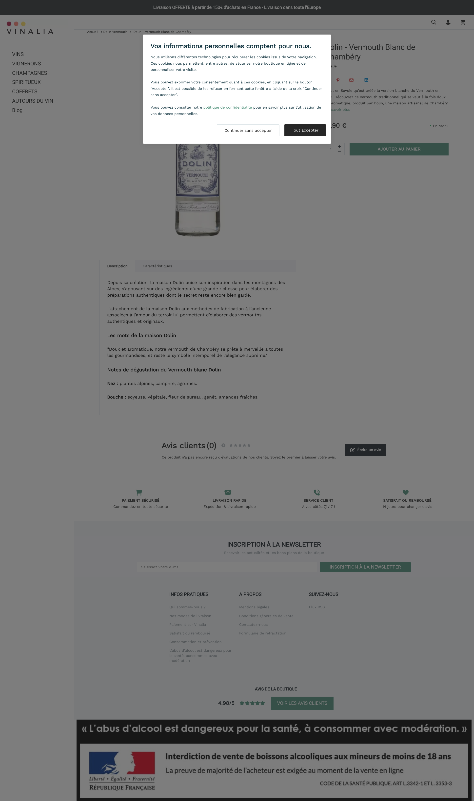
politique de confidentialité (227, 107)
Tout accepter (305, 130)
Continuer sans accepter (248, 130)
